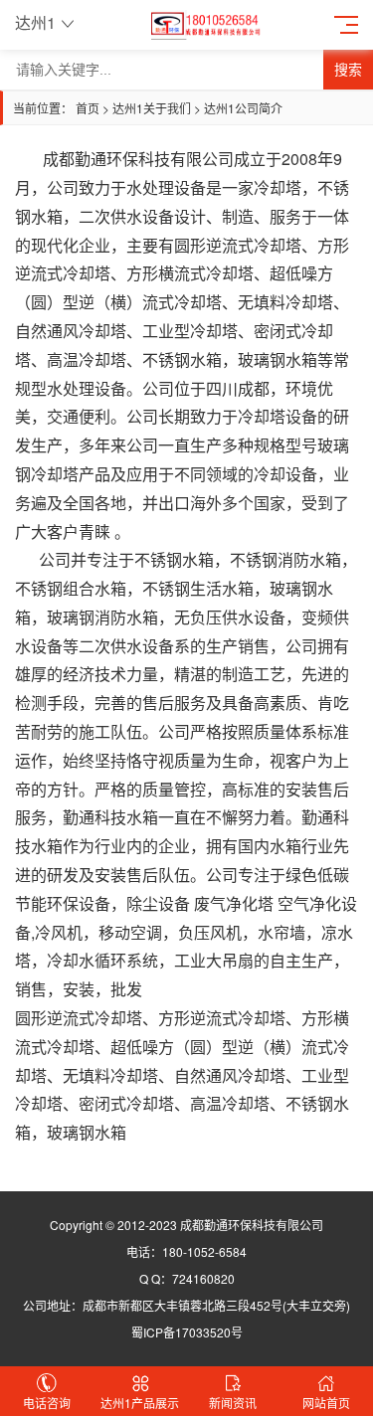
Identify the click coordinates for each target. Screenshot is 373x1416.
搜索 (348, 70)
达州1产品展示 (139, 1402)
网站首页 (326, 1402)
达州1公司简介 (243, 107)
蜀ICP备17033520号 (187, 1332)
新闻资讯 (233, 1402)
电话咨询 (47, 1402)
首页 (87, 107)
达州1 (35, 22)
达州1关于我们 (151, 107)
